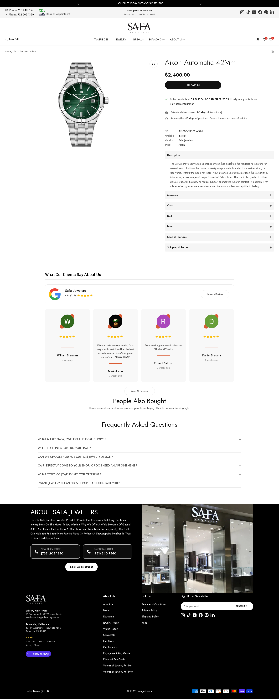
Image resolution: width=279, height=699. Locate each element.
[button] (78, 3)
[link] (102, 40)
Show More (122, 357)
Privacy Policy (149, 610)
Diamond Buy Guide (114, 659)
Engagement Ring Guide (116, 653)
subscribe (241, 606)
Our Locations (111, 647)
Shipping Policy (150, 616)
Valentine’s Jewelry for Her (117, 665)
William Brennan (67, 355)
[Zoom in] (154, 64)
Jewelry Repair (111, 623)
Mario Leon (115, 371)
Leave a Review (215, 294)
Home (8, 51)
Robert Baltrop (163, 363)
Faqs (144, 623)
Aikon (182, 145)
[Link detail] (242, 12)
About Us (108, 604)
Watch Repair (110, 629)
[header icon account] (258, 39)
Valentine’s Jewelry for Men (118, 672)
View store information (182, 104)
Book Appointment (81, 567)
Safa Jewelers (186, 140)
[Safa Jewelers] (139, 27)
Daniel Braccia (211, 355)
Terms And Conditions (154, 604)
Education (108, 616)
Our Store (108, 641)
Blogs (106, 610)
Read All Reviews (140, 391)
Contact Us (109, 635)
